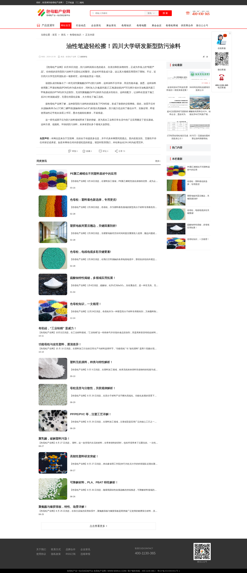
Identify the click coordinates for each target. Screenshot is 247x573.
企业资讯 (85, 549)
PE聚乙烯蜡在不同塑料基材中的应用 (93, 173)
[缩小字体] (207, 56)
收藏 (89, 151)
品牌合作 (70, 549)
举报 (75, 151)
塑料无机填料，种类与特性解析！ (91, 362)
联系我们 (106, 142)
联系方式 (56, 549)
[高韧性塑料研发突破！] (54, 463)
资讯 (63, 35)
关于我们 (41, 549)
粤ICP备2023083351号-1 (168, 571)
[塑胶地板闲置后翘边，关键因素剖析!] (54, 232)
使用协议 (41, 554)
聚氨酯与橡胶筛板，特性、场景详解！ (63, 506)
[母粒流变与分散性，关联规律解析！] (54, 394)
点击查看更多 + (98, 526)
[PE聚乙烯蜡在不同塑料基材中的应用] (54, 180)
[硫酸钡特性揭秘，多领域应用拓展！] (54, 284)
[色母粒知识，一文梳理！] (54, 310)
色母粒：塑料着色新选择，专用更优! (93, 199)
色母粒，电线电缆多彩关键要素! (90, 251)
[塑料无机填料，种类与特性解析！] (54, 368)
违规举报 (85, 554)
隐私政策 (56, 554)
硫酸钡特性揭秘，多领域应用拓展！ (93, 277)
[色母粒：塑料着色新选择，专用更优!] (54, 206)
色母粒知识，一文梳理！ (85, 303)
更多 (157, 161)
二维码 (81, 2)
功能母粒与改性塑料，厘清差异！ (60, 344)
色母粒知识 (75, 35)
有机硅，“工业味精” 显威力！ (58, 328)
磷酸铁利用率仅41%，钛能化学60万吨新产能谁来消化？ (200, 114)
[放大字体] (204, 56)
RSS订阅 (70, 554)
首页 (54, 35)
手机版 (71, 2)
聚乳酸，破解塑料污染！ (54, 438)
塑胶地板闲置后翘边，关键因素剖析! (93, 225)
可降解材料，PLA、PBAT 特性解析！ (94, 482)
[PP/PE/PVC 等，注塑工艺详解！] (54, 421)
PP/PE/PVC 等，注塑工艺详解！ (90, 414)
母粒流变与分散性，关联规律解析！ (93, 388)
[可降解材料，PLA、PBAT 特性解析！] (54, 489)
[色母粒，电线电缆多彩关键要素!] (54, 258)
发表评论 (83, 57)
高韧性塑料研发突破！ (84, 456)
